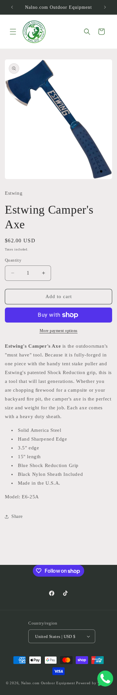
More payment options (59, 330)
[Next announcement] (105, 7)
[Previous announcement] (12, 7)
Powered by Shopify (93, 683)
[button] (13, 31)
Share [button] (17, 516)
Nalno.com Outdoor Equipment (48, 683)
